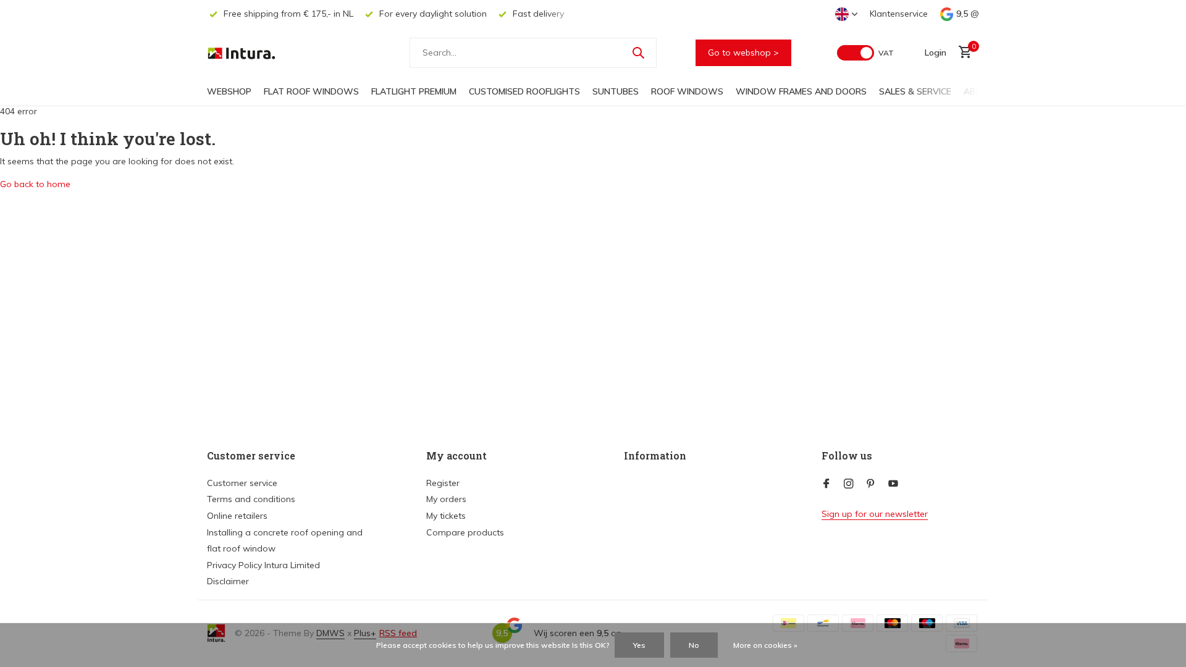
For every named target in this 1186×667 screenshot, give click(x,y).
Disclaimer (228, 581)
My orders (446, 499)
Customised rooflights (524, 91)
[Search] (638, 52)
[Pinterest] (871, 484)
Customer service (242, 483)
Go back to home (35, 184)
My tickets (446, 515)
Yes (639, 645)
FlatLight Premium (413, 91)
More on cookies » (765, 645)
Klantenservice (899, 13)
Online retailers (237, 515)
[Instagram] (849, 484)
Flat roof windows (311, 91)
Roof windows (687, 91)
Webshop (229, 91)
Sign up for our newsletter (875, 513)
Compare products (465, 532)
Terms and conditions (251, 499)
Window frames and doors (801, 91)
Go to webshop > (743, 52)
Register (443, 483)
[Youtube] (893, 484)
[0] (962, 53)
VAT (886, 52)
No (694, 645)
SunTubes (615, 91)
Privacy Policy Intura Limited (263, 565)
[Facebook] (826, 484)
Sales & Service (915, 91)
